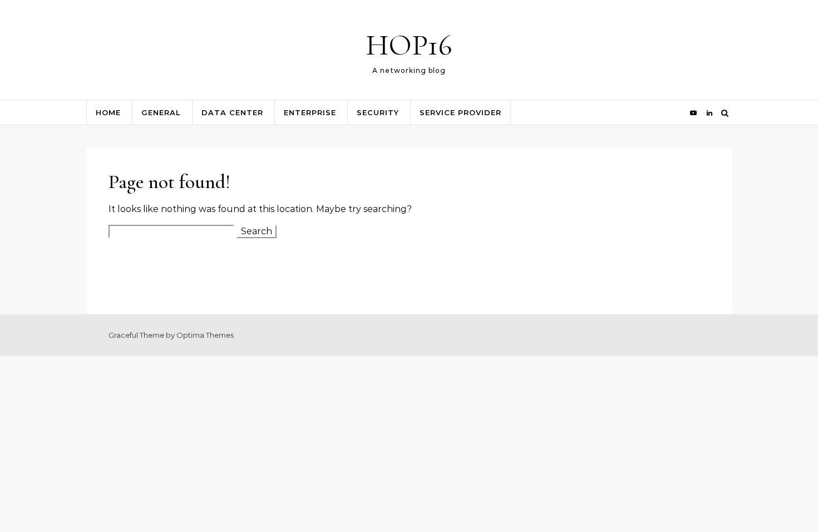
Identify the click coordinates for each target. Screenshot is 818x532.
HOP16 (409, 45)
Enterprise (310, 112)
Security (378, 112)
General (161, 112)
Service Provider (460, 112)
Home (108, 112)
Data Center (232, 112)
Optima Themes (205, 335)
